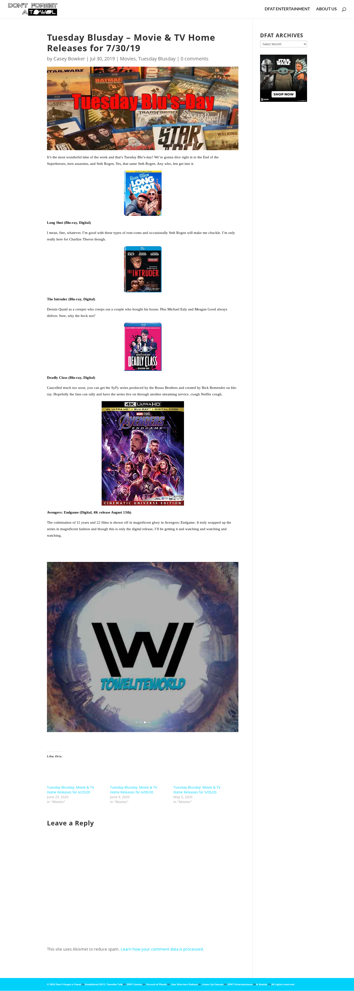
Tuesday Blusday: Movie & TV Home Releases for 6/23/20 (70, 789)
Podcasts (110, 641)
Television (185, 641)
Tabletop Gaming (165, 641)
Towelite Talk (203, 641)
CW (84, 635)
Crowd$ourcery (177, 635)
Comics (159, 635)
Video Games (132, 647)
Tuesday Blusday (157, 58)
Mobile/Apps (198, 635)
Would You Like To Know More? (142, 691)
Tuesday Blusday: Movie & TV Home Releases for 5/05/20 (196, 789)
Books (130, 635)
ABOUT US (326, 9)
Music (89, 641)
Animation (117, 635)
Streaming (144, 641)
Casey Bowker (69, 58)
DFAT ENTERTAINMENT (287, 9)
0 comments (195, 58)
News (98, 641)
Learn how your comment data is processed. (162, 949)
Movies (128, 58)
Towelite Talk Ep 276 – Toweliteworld (143, 613)
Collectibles (144, 635)
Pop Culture (126, 641)
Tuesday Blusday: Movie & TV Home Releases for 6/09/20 (133, 789)
